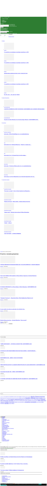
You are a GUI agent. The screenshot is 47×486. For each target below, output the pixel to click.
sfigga (20, 396)
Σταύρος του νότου (22, 398)
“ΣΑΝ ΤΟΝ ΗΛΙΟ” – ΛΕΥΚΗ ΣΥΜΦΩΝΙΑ (12, 233)
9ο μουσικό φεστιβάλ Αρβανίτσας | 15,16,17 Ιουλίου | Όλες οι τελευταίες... (14, 463)
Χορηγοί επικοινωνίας (5, 440)
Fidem (14, 483)
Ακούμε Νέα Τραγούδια (5, 420)
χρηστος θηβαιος (11, 403)
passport (18, 396)
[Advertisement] (23, 241)
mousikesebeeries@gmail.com (8, 448)
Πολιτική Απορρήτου (3, 28)
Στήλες (3, 437)
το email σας (10, 31)
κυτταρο (4, 400)
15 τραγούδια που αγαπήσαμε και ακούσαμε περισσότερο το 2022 (16, 62)
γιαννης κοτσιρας (5, 399)
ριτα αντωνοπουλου (34, 400)
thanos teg (1, 266)
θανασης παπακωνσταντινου (16, 399)
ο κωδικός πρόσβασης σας (13, 26)
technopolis (23, 396)
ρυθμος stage (40, 400)
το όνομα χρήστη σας (12, 25)
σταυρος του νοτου (9, 402)
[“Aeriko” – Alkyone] (9, 220)
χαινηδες (7, 403)
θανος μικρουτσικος (26, 399)
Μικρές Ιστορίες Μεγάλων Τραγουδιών (8, 428)
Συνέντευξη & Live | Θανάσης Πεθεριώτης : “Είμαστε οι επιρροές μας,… (17, 144)
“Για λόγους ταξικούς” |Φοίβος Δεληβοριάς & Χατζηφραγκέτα (12, 470)
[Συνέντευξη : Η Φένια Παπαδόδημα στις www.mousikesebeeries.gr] (9, 131)
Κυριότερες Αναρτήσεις (7, 132)
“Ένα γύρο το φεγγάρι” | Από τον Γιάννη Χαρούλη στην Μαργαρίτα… (17, 190)
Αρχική (3, 20)
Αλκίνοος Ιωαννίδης (28, 396)
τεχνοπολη (33, 402)
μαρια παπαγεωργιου (16, 400)
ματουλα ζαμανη (22, 400)
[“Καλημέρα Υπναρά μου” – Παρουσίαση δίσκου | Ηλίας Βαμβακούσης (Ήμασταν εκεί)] (7, 296)
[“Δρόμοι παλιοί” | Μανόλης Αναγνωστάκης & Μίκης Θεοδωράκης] (9, 209)
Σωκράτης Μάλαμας (30, 398)
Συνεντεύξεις (4, 122)
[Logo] (2, 36)
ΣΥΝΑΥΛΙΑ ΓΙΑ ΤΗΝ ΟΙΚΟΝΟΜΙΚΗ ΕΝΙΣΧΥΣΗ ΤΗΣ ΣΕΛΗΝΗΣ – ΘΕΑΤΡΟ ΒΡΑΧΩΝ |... (18, 350)
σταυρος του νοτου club (18, 402)
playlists (5, 50)
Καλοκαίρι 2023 (9, 398)
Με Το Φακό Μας (4, 427)
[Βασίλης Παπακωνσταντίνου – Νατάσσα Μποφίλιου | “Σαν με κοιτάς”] (7, 318)
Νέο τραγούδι (12, 398)
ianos (9, 396)
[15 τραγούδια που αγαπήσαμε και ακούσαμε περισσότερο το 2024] (9, 49)
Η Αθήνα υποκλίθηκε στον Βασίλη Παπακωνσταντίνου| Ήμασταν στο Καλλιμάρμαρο (16, 456)
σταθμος (3, 436)
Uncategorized (4, 419)
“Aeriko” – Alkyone (8, 222)
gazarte (6, 396)
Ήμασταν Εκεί (4, 423)
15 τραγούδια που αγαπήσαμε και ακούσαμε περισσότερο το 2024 (16, 52)
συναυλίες (27, 402)
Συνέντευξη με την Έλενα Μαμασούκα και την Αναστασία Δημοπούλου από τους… (19, 176)
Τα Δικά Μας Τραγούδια (5, 179)
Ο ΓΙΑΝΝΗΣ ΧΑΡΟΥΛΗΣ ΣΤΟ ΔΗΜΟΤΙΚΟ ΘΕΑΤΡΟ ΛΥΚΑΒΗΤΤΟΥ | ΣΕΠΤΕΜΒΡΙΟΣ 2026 (18, 378)
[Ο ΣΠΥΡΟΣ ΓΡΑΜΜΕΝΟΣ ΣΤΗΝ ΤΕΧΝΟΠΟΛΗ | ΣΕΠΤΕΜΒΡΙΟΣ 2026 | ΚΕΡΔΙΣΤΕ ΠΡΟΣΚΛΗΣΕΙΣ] (9, 106)
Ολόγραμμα (4, 431)
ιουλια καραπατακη (37, 399)
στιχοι (24, 402)
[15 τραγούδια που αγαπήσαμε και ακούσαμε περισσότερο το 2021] (9, 81)
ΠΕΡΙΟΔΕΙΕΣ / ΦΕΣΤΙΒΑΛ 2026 (7, 434)
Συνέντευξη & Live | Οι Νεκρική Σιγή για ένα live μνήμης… (15, 155)
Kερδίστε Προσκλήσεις (5, 97)
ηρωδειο (9, 399)
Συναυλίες (3, 438)
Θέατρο (1, 398)
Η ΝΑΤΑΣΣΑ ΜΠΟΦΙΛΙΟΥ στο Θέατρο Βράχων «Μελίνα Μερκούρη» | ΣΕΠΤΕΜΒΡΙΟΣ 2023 (18, 286)
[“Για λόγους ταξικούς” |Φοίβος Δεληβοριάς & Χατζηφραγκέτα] (2, 468)
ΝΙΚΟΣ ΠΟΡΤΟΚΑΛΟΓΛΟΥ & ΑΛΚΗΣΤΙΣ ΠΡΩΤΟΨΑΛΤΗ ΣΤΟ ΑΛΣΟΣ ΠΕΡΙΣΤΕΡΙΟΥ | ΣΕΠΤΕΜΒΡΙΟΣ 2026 (22, 364)
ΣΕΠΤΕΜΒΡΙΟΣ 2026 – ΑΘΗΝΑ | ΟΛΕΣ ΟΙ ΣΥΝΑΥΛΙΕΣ (11, 357)
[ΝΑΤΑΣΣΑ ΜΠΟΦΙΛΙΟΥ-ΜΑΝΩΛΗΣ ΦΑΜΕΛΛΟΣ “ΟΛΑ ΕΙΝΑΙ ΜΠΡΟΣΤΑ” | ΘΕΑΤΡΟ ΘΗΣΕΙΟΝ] (7, 262)
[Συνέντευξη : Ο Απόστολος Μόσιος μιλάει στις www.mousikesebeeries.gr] (9, 163)
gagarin (4, 396)
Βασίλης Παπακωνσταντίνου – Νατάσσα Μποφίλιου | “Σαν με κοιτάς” (13, 320)
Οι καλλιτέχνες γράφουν (5, 430)
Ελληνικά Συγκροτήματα (5, 422)
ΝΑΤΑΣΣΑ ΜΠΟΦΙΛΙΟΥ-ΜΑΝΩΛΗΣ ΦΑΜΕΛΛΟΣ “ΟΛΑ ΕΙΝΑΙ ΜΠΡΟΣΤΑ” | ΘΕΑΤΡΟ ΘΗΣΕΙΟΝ (20, 264)
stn (21, 396)
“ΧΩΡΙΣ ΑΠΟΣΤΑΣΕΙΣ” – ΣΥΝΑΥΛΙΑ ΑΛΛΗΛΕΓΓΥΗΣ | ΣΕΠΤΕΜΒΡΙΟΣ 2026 (16, 343)
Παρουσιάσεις (4, 433)
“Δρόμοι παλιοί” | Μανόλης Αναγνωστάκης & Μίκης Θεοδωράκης (16, 212)
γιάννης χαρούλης (39, 398)
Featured (3, 416)
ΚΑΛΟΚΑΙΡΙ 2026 (7, 107)
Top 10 (3, 418)
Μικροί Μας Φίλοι (5, 429)
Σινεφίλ (3, 435)
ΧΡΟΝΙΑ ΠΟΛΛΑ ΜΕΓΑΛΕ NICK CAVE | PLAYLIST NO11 (16, 73)
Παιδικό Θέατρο (4, 432)
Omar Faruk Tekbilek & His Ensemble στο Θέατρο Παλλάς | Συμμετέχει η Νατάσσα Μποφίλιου (18, 275)
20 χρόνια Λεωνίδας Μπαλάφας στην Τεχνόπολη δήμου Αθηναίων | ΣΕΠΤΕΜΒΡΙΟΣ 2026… (21, 119)
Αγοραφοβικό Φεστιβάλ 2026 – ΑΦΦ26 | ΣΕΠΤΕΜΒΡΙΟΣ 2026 (12, 371)
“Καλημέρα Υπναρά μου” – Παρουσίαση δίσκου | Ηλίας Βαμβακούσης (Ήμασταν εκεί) (16, 297)
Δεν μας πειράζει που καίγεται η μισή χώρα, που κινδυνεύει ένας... (12, 309)
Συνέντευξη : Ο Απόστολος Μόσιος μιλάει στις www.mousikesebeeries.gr (17, 165)
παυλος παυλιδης (28, 400)
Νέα (4, 142)
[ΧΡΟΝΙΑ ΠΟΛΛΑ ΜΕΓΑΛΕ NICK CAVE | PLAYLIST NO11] (9, 70)
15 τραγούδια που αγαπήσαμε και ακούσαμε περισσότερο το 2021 (16, 84)
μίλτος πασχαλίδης (9, 400)
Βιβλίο (3, 421)
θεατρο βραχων (32, 399)
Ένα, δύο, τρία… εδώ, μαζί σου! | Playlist (12, 94)
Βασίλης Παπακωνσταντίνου (38, 396)
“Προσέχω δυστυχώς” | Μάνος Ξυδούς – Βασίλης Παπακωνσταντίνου (17, 201)
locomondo (11, 396)
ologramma (14, 396)
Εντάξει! (40, 484)
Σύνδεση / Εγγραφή (5, 18)
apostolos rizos (1, 396)
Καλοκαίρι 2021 (5, 398)
